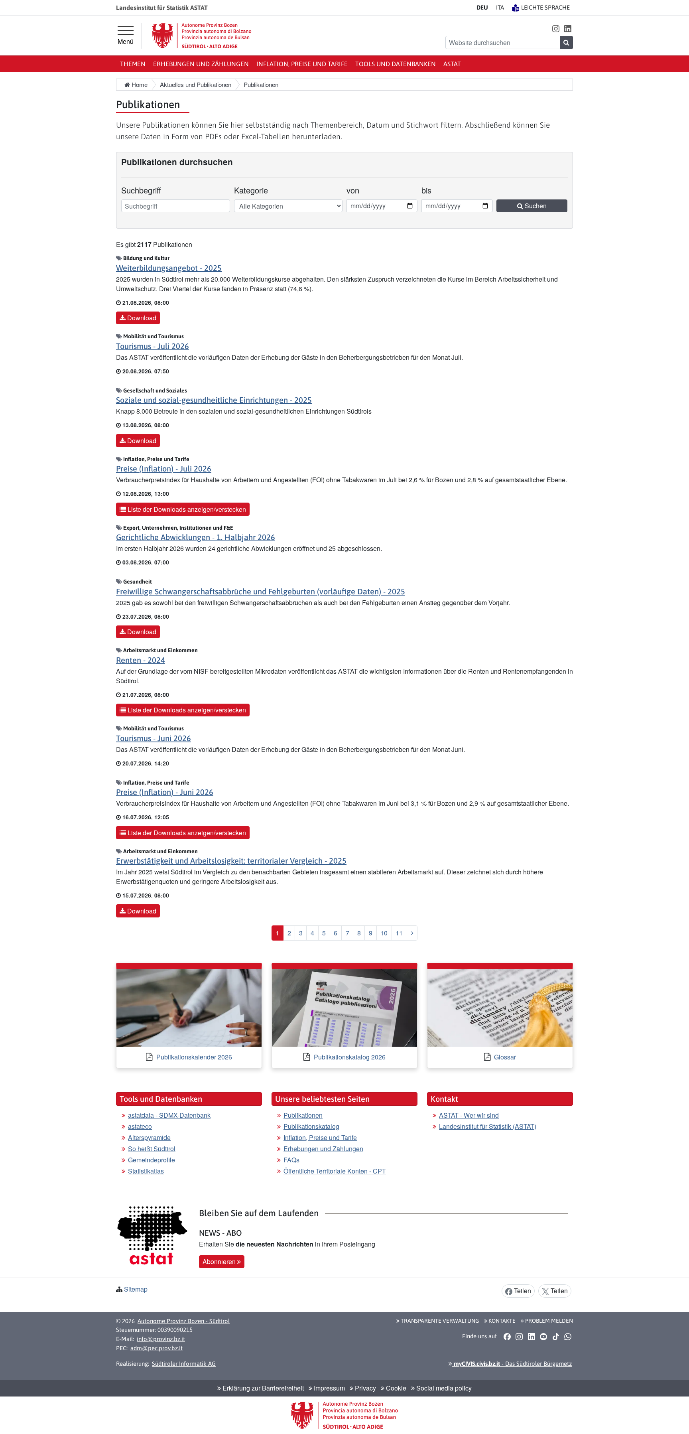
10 (384, 932)
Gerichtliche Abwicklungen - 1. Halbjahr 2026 (195, 537)
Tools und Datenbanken (395, 63)
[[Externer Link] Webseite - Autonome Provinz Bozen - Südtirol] (202, 36)
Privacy (364, 1388)
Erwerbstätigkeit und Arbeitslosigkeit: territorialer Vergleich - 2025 (231, 860)
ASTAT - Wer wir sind (469, 1115)
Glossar (505, 1056)
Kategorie (251, 190)
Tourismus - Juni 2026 (153, 738)
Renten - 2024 (140, 660)
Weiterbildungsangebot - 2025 (169, 267)
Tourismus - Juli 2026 (152, 346)
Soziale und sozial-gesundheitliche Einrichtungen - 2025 (214, 399)
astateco (140, 1126)
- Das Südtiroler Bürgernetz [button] (512, 1363)
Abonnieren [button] (220, 1261)
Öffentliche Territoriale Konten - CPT (334, 1171)
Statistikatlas (146, 1171)
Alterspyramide (149, 1137)
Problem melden (548, 1321)
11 (399, 932)
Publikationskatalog (311, 1126)
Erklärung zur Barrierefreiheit (262, 1388)
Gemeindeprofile (151, 1159)
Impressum (328, 1388)
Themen (133, 63)
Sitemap (136, 1289)
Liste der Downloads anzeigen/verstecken (186, 509)
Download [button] (141, 317)
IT (500, 7)
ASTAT (452, 63)
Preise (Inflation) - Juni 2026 (164, 792)
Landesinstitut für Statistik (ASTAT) (487, 1126)
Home (139, 84)
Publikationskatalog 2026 (350, 1056)
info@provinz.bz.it (161, 1338)
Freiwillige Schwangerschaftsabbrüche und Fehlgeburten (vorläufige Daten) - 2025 (260, 591)
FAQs (291, 1159)
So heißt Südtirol (151, 1148)
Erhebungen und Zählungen (201, 63)
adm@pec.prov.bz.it (156, 1348)
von (357, 190)
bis (432, 190)
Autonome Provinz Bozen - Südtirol (184, 1321)
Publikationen (303, 1115)
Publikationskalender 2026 (194, 1056)
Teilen (521, 1290)
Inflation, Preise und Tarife (302, 63)
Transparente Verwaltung (439, 1321)
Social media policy (443, 1388)
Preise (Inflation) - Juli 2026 (163, 468)
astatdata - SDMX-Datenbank (169, 1115)
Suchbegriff (141, 190)
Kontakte (501, 1321)
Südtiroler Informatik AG (184, 1363)
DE (482, 7)
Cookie (395, 1388)
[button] (556, 28)
